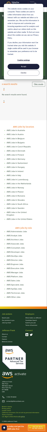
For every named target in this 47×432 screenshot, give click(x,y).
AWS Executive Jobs (15, 268)
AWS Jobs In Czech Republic (19, 146)
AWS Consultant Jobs (16, 248)
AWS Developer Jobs (15, 252)
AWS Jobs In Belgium (16, 138)
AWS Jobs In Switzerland (17, 163)
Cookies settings (23, 60)
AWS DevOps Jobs (14, 256)
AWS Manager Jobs (15, 272)
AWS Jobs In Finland (15, 155)
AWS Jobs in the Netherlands (19, 183)
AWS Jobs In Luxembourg (17, 179)
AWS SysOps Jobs (14, 289)
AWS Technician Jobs (16, 293)
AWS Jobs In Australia (16, 130)
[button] (5, 101)
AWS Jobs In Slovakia (16, 200)
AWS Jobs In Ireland (15, 171)
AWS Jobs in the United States (19, 219)
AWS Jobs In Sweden (15, 208)
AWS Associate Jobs (15, 244)
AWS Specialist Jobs (15, 285)
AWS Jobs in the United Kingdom (17, 213)
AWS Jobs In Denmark (16, 151)
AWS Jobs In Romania (16, 196)
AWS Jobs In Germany (16, 159)
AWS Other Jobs (13, 297)
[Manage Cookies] (4, 427)
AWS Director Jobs (14, 260)
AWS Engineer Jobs (15, 264)
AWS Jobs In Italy (14, 175)
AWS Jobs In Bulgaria (15, 142)
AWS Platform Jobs (15, 276)
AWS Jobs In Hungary (16, 167)
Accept (23, 66)
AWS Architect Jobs (15, 239)
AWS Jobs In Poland (15, 192)
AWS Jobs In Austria (15, 134)
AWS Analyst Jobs (14, 235)
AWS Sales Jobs (13, 280)
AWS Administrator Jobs (17, 231)
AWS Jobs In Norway (15, 187)
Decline (23, 73)
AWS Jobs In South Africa (17, 204)
